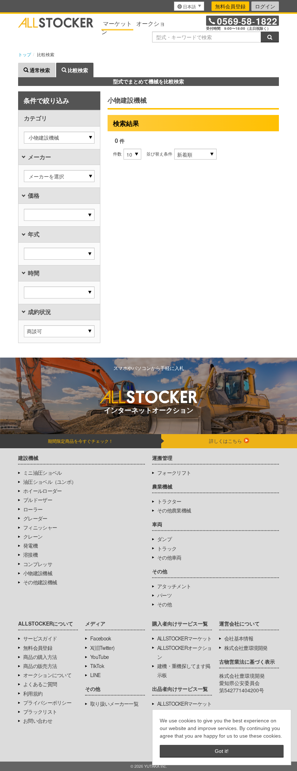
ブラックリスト (40, 711)
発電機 (30, 545)
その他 (164, 604)
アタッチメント (174, 586)
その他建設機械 (40, 582)
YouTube (99, 656)
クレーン (32, 536)
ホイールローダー (42, 490)
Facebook (100, 638)
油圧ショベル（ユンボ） (49, 481)
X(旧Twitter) (102, 647)
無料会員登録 (230, 6)
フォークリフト (174, 472)
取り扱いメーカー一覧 (114, 703)
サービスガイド (40, 638)
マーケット (117, 23)
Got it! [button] (222, 751)
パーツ (164, 595)
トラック (166, 548)
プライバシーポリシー (47, 702)
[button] (59, 138)
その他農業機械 (174, 510)
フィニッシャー (40, 527)
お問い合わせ (37, 720)
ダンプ (164, 539)
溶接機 (30, 554)
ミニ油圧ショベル (42, 472)
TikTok (97, 665)
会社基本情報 (238, 638)
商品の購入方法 (40, 656)
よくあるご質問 (40, 684)
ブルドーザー (37, 499)
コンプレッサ (37, 564)
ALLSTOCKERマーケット (184, 638)
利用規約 (32, 693)
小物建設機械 (37, 573)
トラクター (169, 501)
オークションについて (47, 675)
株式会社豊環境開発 (246, 647)
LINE (95, 675)
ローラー (32, 509)
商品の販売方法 (40, 665)
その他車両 (169, 557)
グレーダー (35, 518)
